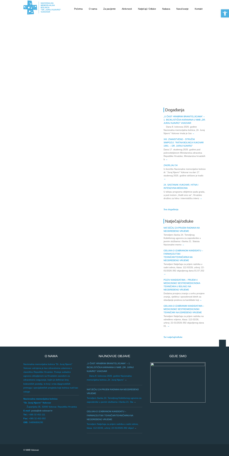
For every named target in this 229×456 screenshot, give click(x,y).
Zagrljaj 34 (171, 165)
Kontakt (199, 8)
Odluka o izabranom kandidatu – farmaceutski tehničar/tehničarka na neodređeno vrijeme (110, 415)
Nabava (166, 8)
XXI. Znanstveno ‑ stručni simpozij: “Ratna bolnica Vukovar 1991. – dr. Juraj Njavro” (184, 142)
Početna (78, 8)
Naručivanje (182, 8)
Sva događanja (171, 209)
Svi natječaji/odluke (173, 337)
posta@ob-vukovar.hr (41, 410)
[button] (225, 13)
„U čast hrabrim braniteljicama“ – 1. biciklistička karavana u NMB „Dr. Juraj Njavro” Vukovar (185, 119)
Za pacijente (109, 8)
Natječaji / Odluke (147, 8)
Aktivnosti (127, 8)
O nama (93, 8)
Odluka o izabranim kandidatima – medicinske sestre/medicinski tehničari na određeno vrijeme (184, 309)
